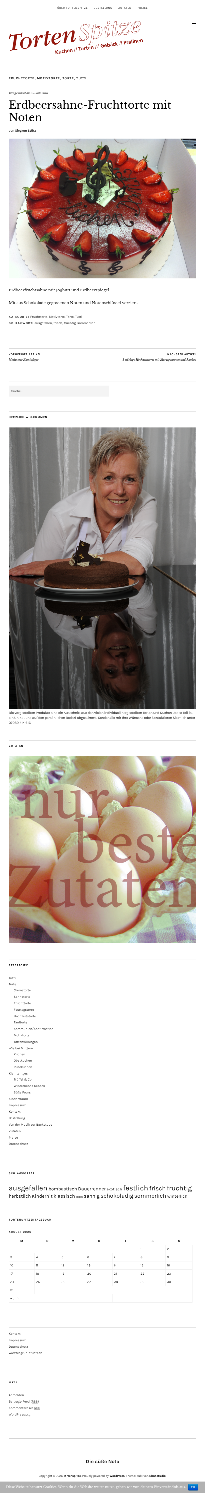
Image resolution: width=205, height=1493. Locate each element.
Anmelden (16, 1395)
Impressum (17, 1105)
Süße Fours (22, 1092)
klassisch (64, 1196)
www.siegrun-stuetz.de (25, 1353)
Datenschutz (18, 1144)
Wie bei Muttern (21, 1048)
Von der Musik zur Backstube (30, 1124)
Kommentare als (24, 1408)
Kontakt (14, 1111)
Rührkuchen (23, 1067)
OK (193, 1487)
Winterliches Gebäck (29, 1086)
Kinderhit (42, 1196)
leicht (79, 1196)
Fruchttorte (22, 78)
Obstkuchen (23, 1060)
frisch (58, 323)
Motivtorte (48, 78)
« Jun (14, 1298)
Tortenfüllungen (26, 1042)
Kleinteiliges (18, 1073)
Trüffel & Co (23, 1079)
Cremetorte (22, 990)
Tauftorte (20, 1022)
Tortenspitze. (73, 1476)
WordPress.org (19, 1414)
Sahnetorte (22, 996)
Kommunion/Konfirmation (34, 1029)
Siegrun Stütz (25, 130)
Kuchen (19, 1054)
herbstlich (20, 1196)
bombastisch (62, 1189)
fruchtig (70, 323)
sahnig (92, 1196)
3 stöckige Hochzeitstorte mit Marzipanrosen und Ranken (159, 357)
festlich (135, 1188)
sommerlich (86, 323)
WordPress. (117, 1476)
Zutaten (125, 7)
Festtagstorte (24, 1009)
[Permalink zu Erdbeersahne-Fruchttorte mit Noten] (102, 276)
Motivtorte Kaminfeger (25, 357)
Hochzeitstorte (25, 1016)
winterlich (177, 1196)
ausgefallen (43, 323)
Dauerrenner (92, 1189)
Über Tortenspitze (72, 7)
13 (88, 1265)
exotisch (114, 1189)
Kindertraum (18, 1099)
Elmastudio (157, 1476)
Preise (143, 7)
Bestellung (103, 7)
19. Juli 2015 (39, 93)
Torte (68, 78)
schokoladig (116, 1195)
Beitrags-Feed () (24, 1401)
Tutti (81, 78)
